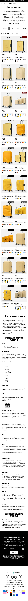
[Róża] (4, 59)
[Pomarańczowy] (15, 142)
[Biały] (9, 59)
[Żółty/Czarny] (5, 88)
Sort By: (18, 33)
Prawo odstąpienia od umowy (10, 584)
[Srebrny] (19, 142)
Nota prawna (19, 580)
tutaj (12, 557)
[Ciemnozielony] (4, 88)
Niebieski (5, 28)
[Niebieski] (5, 59)
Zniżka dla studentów (20, 586)
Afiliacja (13, 586)
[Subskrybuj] (23, 549)
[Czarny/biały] (9, 88)
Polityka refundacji (18, 582)
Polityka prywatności (10, 582)
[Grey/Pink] (12, 59)
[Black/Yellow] (7, 59)
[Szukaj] (4, 3)
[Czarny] (2, 61)
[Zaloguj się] (24, 3)
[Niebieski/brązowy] (4, 61)
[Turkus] (25, 142)
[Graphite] (20, 142)
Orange (18, 28)
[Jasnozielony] (4, 87)
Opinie (14, 588)
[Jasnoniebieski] (11, 87)
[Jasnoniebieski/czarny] (7, 88)
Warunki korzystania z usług (11, 580)
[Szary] (11, 59)
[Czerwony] (22, 142)
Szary (12, 28)
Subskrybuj (14, 552)
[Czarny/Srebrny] (2, 88)
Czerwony (25, 28)
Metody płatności (7, 586)
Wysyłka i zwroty (20, 584)
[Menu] (2, 3)
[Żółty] (7, 87)
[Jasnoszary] (2, 59)
